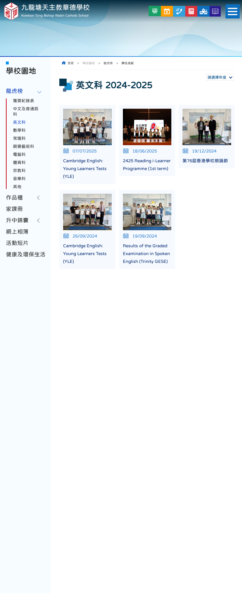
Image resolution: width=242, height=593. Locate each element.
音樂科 (19, 178)
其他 (17, 186)
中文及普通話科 (26, 111)
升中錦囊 (17, 220)
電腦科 (19, 154)
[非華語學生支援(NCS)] (155, 11)
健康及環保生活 (26, 254)
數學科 (19, 130)
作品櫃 (14, 197)
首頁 (71, 63)
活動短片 (17, 243)
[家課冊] (191, 11)
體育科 (19, 162)
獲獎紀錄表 (23, 101)
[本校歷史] (215, 11)
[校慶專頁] (203, 11)
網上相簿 (17, 231)
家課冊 (14, 209)
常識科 (19, 138)
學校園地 (88, 63)
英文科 (19, 122)
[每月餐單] (167, 11)
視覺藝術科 (23, 146)
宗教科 (19, 170)
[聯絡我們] (179, 11)
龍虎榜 (108, 63)
